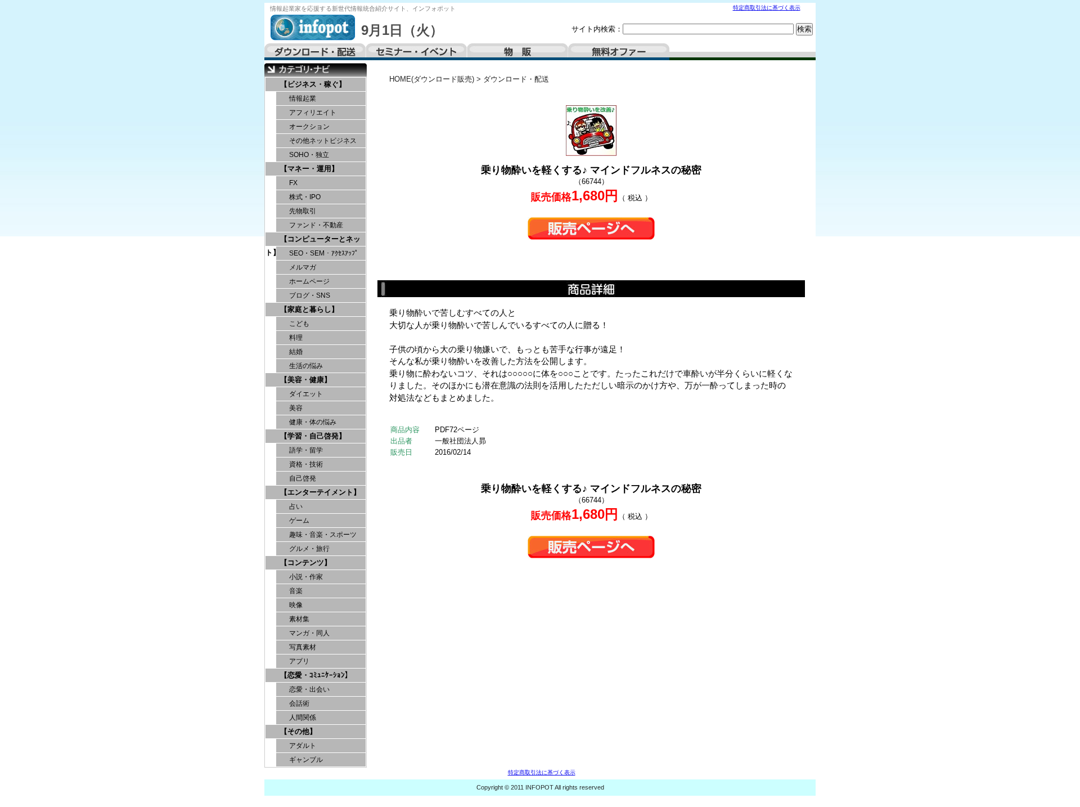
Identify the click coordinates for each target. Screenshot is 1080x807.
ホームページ (309, 281)
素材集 (299, 619)
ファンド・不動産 (316, 225)
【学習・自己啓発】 (313, 436)
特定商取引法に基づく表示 (766, 8)
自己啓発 (302, 478)
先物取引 (302, 211)
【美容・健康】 (305, 379)
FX (293, 183)
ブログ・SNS (309, 295)
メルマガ (302, 267)
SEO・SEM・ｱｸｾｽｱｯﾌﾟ (323, 253)
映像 (296, 605)
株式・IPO (305, 197)
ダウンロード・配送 (315, 51)
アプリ (299, 661)
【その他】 (298, 731)
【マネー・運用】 (309, 168)
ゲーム (299, 520)
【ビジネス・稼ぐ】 (313, 84)
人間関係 (302, 717)
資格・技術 (306, 464)
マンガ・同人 (309, 633)
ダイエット (306, 394)
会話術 (299, 703)
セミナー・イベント (416, 51)
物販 (517, 51)
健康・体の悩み (312, 422)
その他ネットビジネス (323, 140)
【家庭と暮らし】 (309, 309)
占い (296, 506)
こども (299, 323)
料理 (296, 337)
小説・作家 (306, 576)
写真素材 (302, 647)
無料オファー (618, 51)
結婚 (296, 351)
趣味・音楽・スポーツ (323, 534)
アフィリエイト (312, 112)
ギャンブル (306, 759)
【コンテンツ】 (305, 562)
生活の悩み (306, 365)
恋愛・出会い (309, 689)
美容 (296, 408)
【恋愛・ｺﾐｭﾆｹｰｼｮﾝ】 (316, 675)
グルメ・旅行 (309, 548)
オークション (309, 126)
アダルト (302, 745)
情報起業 (302, 98)
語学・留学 (306, 450)
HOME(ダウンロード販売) (431, 79)
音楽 (296, 591)
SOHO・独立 (309, 154)
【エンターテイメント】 (320, 492)
